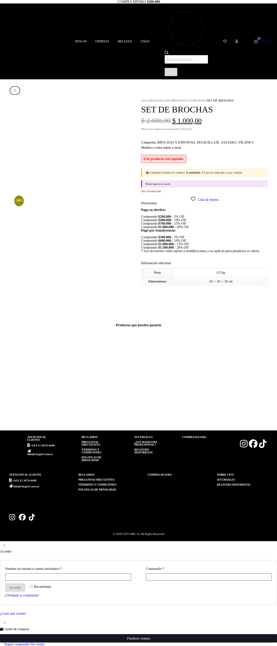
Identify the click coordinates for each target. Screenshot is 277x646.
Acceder (15, 587)
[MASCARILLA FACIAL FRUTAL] (37, 376)
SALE (225, 142)
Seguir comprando (16, 644)
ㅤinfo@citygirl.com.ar (40, 454)
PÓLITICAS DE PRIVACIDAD (91, 459)
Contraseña (155, 569)
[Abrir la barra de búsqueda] (167, 53)
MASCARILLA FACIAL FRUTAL (34, 413)
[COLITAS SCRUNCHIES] (240, 376)
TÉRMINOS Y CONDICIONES (91, 451)
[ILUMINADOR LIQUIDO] (104, 376)
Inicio (145, 100)
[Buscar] (171, 72)
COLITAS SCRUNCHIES (232, 413)
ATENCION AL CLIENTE (36, 438)
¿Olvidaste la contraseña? (22, 595)
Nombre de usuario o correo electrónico (33, 569)
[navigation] (138, 632)
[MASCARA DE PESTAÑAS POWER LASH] (172, 376)
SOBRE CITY (225, 474)
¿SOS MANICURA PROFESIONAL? (145, 443)
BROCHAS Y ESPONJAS (188, 100)
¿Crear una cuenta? (13, 613)
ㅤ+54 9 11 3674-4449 (43, 445)
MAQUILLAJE (160, 100)
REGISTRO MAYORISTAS (143, 451)
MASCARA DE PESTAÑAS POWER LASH (172, 414)
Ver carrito (37, 644)
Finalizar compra (138, 638)
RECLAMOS (90, 437)
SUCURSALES (143, 437)
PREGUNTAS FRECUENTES (91, 443)
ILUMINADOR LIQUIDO (96, 413)
